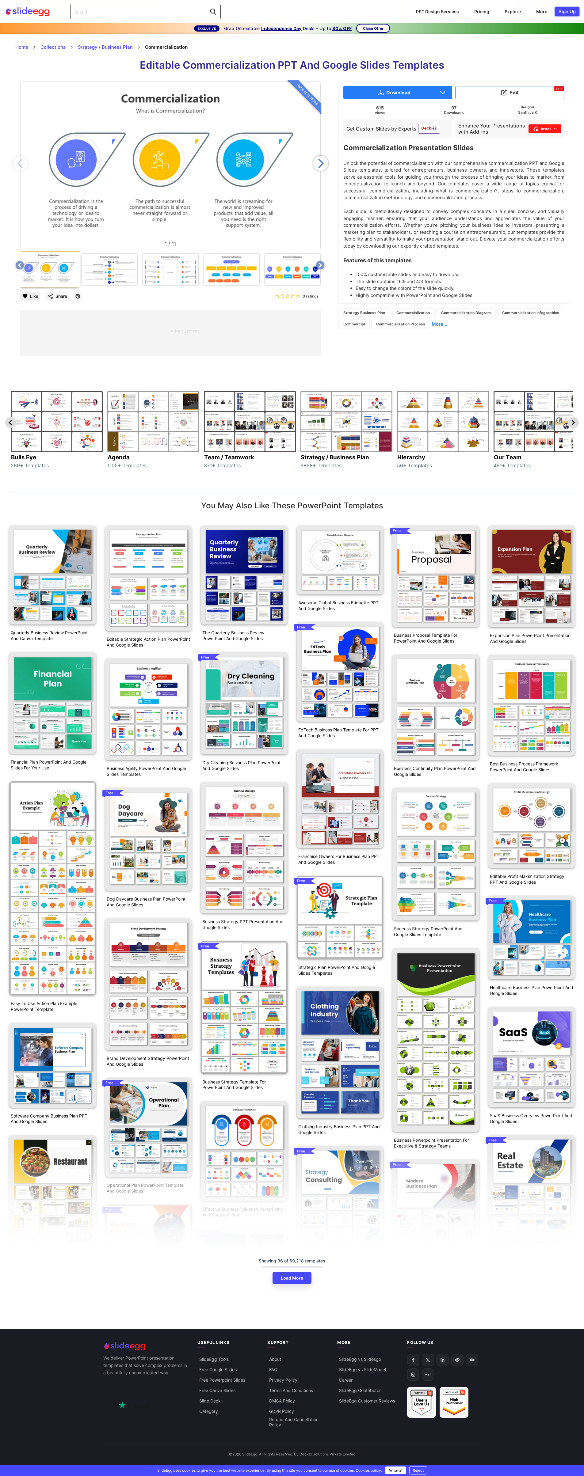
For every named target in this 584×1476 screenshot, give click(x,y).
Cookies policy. (369, 1470)
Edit (536, 91)
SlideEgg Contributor (360, 1390)
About (275, 1359)
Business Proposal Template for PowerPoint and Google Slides (425, 637)
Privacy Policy (283, 1380)
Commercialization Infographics (530, 312)
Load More (292, 1278)
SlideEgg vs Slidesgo (360, 1359)
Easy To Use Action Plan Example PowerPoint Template (44, 1006)
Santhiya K (527, 112)
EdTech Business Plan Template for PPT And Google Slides (338, 732)
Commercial (354, 324)
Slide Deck (210, 1401)
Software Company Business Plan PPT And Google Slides (49, 1118)
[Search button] (213, 11)
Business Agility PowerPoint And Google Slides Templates (146, 771)
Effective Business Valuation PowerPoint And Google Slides (242, 1211)
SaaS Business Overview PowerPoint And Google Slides (531, 1118)
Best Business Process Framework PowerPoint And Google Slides (524, 766)
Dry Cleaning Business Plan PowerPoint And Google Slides (241, 765)
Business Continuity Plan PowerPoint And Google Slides (435, 771)
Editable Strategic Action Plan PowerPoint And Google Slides (148, 641)
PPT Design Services (437, 11)
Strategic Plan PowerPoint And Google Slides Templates (336, 970)
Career (346, 1380)
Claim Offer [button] (373, 28)
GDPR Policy (281, 1411)
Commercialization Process (400, 324)
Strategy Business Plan (364, 312)
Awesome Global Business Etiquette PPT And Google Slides (338, 605)
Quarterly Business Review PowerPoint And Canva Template (49, 635)
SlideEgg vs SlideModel (362, 1369)
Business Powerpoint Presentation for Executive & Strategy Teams (431, 1142)
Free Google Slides (218, 1369)
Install (546, 129)
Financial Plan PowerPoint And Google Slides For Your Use (48, 764)
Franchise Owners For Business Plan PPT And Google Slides (339, 859)
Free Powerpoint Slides (222, 1380)
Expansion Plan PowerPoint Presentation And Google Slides (530, 638)
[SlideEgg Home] (146, 1346)
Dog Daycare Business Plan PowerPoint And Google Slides (146, 901)
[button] (320, 163)
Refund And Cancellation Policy (294, 1422)
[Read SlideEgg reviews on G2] (421, 1402)
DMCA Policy (282, 1401)
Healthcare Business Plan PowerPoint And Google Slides (531, 990)
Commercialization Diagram (466, 312)
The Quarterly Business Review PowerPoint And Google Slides (233, 635)
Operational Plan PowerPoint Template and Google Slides (145, 1187)
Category (208, 1411)
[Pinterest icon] (78, 296)
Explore (513, 11)
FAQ (273, 1369)
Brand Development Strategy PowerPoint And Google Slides (148, 1061)
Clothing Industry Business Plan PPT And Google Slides (339, 1129)
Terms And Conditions (291, 1390)
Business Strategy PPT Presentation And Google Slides (243, 924)
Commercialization (413, 312)
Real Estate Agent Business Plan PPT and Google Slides (531, 1245)
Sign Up (567, 11)
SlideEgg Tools (214, 1359)
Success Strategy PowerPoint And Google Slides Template (428, 931)
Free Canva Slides (217, 1390)
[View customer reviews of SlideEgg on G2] (454, 1402)
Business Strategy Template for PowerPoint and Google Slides (234, 1084)
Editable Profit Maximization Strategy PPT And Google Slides (527, 879)
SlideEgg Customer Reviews (367, 1401)
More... (439, 324)
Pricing (481, 11)
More (541, 11)
